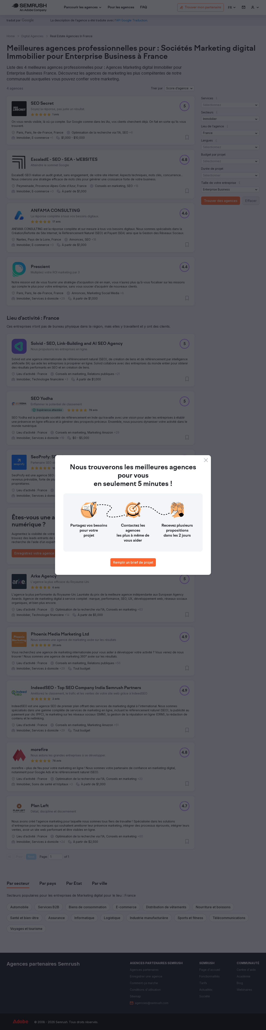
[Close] (206, 460)
